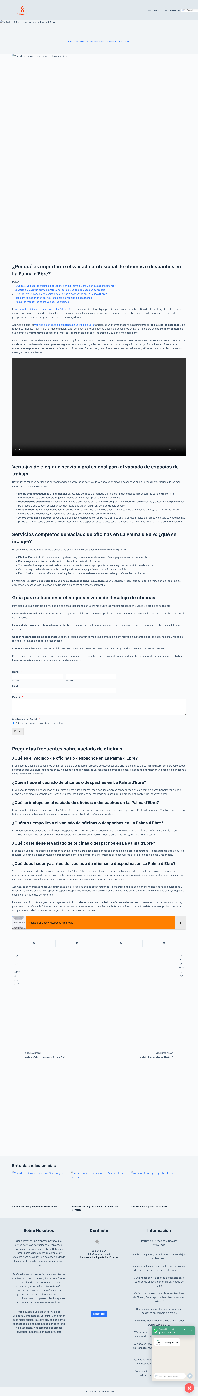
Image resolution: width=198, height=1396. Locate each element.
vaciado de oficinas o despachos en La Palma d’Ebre (44, 309)
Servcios (152, 10)
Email (15, 685)
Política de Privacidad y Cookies (159, 1241)
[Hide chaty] (189, 1388)
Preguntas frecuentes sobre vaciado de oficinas (42, 301)
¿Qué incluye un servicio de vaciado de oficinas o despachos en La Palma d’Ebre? (61, 293)
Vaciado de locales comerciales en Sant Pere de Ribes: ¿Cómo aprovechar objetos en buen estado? (159, 1297)
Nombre (17, 671)
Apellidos (69, 680)
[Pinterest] (121, 943)
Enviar (17, 731)
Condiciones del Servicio (26, 719)
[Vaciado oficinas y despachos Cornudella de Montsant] (99, 1186)
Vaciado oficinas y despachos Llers (149, 1206)
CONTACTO (99, 1314)
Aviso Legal (159, 1245)
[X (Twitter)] (77, 943)
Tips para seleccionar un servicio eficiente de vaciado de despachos (53, 297)
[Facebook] (34, 943)
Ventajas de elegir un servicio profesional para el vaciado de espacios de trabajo (60, 289)
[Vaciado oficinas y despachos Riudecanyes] (39, 1186)
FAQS (165, 10)
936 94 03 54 (99, 1250)
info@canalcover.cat (99, 1254)
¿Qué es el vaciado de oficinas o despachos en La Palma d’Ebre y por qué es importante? (65, 285)
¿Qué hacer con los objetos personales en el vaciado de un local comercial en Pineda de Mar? (159, 1281)
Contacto (175, 10)
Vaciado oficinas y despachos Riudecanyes (34, 1206)
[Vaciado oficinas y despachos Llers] (158, 1186)
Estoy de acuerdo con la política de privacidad (40, 723)
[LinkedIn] (164, 943)
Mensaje (17, 697)
